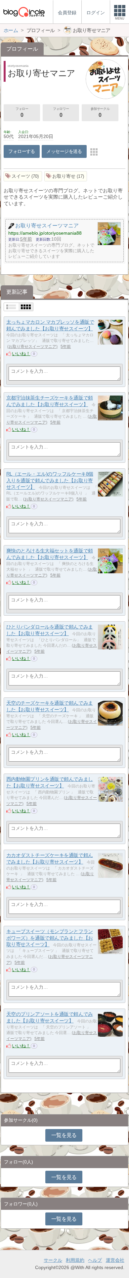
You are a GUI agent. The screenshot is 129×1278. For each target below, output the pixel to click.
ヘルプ (95, 1260)
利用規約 (75, 1260)
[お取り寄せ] (66, 176)
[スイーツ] (23, 176)
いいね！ (21, 353)
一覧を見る (64, 1135)
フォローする (21, 151)
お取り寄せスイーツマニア (32, 347)
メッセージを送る (64, 151)
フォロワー (61, 112)
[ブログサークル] (24, 12)
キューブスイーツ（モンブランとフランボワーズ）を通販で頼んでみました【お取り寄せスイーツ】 (49, 937)
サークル (53, 1260)
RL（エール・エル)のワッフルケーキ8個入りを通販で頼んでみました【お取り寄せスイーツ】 (49, 480)
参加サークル (100, 112)
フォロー (22, 112)
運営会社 (115, 1260)
